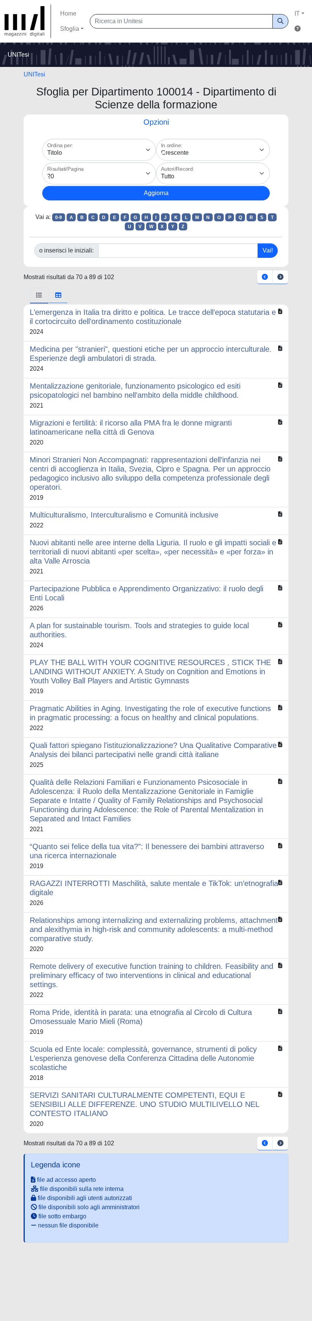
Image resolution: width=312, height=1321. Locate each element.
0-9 (58, 217)
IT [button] (297, 13)
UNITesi (34, 74)
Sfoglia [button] (69, 28)
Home (68, 13)
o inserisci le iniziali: (66, 250)
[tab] (39, 295)
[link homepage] (28, 21)
